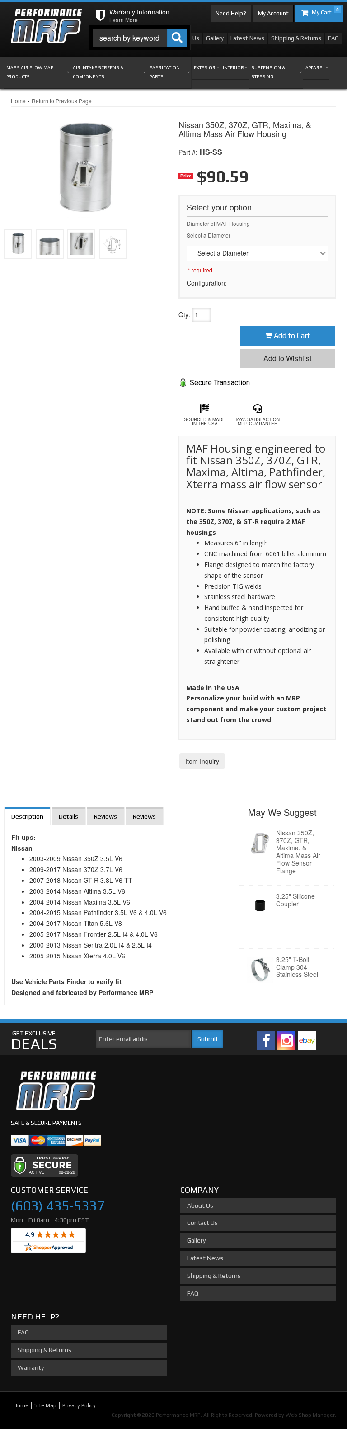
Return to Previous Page (62, 101)
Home (18, 101)
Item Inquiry (202, 761)
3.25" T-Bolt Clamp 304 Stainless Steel (297, 967)
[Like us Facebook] (266, 1040)
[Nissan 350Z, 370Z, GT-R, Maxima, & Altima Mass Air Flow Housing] (84, 162)
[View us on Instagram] (286, 1040)
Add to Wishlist (287, 358)
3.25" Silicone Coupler (295, 899)
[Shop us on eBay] (307, 1040)
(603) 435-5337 (57, 1206)
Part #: (187, 152)
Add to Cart (292, 335)
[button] (140, 38)
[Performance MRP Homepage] (46, 17)
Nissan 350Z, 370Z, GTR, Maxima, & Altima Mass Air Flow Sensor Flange (298, 851)
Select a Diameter (208, 235)
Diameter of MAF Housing (218, 223)
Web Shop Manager (310, 1415)
